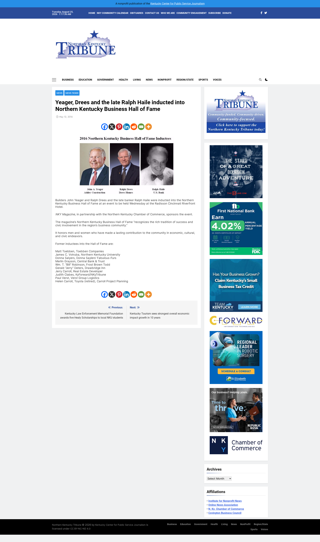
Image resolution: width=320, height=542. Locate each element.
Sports (203, 79)
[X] (111, 126)
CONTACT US (152, 13)
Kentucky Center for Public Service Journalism (177, 3)
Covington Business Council (224, 513)
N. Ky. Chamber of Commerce (226, 509)
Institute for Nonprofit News (225, 501)
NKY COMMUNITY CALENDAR (112, 13)
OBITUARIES (136, 13)
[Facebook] (104, 126)
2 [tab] (270, 30)
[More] (148, 126)
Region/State (185, 79)
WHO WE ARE (168, 13)
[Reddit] (133, 126)
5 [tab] (270, 45)
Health (123, 79)
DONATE (227, 13)
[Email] (141, 126)
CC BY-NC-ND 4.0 (80, 528)
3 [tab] (270, 35)
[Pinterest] (119, 126)
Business (68, 79)
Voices (217, 79)
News (149, 79)
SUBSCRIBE (214, 13)
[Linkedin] (126, 126)
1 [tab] (270, 25)
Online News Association (223, 505)
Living (137, 79)
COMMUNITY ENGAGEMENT (191, 13)
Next (262, 41)
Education (85, 79)
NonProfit (165, 79)
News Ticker (72, 93)
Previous (269, 41)
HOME (91, 13)
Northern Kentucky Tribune (66, 524)
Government (105, 79)
